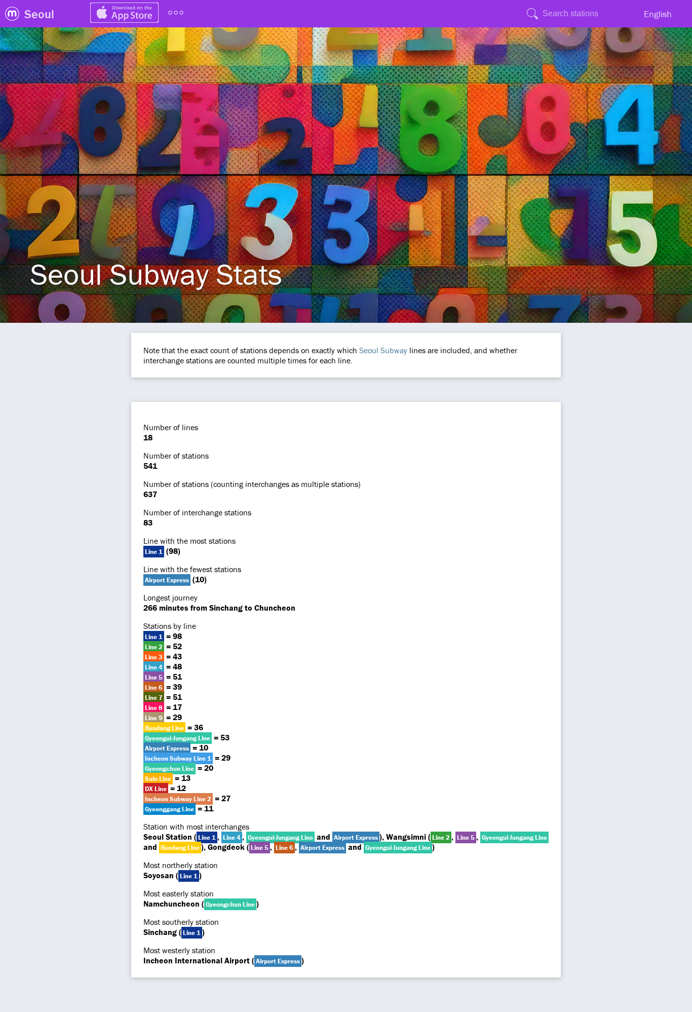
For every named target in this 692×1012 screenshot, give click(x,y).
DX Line (156, 788)
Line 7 (154, 697)
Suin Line (158, 778)
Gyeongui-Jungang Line (177, 738)
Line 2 (154, 647)
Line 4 (154, 667)
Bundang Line (164, 728)
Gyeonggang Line (169, 809)
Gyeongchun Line (169, 768)
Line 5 (154, 677)
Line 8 (154, 707)
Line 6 (154, 687)
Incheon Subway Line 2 (178, 799)
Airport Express (167, 580)
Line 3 (154, 657)
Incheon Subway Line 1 (178, 758)
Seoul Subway (383, 350)
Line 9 (154, 718)
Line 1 (154, 551)
